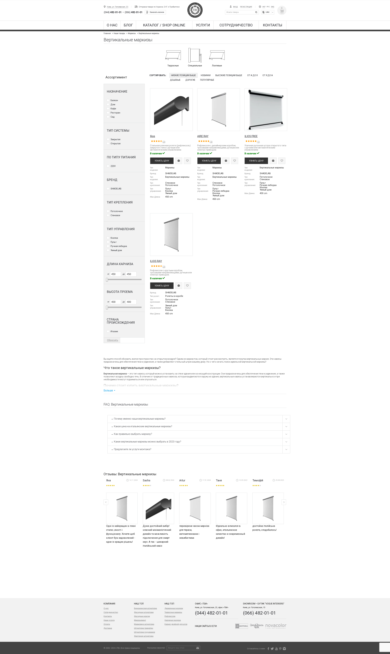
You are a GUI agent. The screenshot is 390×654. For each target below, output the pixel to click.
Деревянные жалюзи (174, 608)
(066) (133, 12)
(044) (113, 12)
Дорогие (190, 80)
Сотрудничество (236, 25)
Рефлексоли (170, 616)
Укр (263, 7)
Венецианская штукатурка (145, 608)
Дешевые (175, 80)
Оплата (107, 624)
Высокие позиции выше (228, 75)
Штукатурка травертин (143, 628)
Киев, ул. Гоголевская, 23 (117, 7)
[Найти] (256, 12)
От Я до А (267, 75)
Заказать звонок (157, 12)
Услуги (203, 25)
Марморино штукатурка (144, 624)
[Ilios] (158, 508)
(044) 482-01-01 (211, 613)
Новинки (206, 75)
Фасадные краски (142, 616)
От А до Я (252, 75)
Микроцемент (140, 620)
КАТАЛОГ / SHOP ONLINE (164, 25)
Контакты (272, 25)
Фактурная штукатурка (143, 636)
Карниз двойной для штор (176, 624)
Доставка (108, 628)
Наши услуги (109, 620)
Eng (272, 7)
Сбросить (112, 340)
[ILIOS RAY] (122, 508)
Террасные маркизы (173, 612)
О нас (112, 25)
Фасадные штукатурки (144, 612)
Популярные (207, 80)
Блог (128, 25)
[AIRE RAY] (195, 508)
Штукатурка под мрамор (144, 632)
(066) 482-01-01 (259, 613)
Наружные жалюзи (173, 620)
